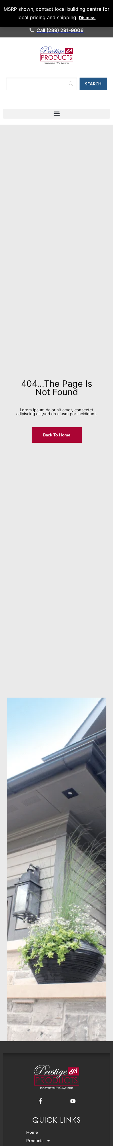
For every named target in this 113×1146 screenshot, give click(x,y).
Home (32, 1132)
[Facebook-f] (40, 1101)
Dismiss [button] (87, 17)
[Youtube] (73, 1101)
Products (34, 1140)
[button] (56, 114)
